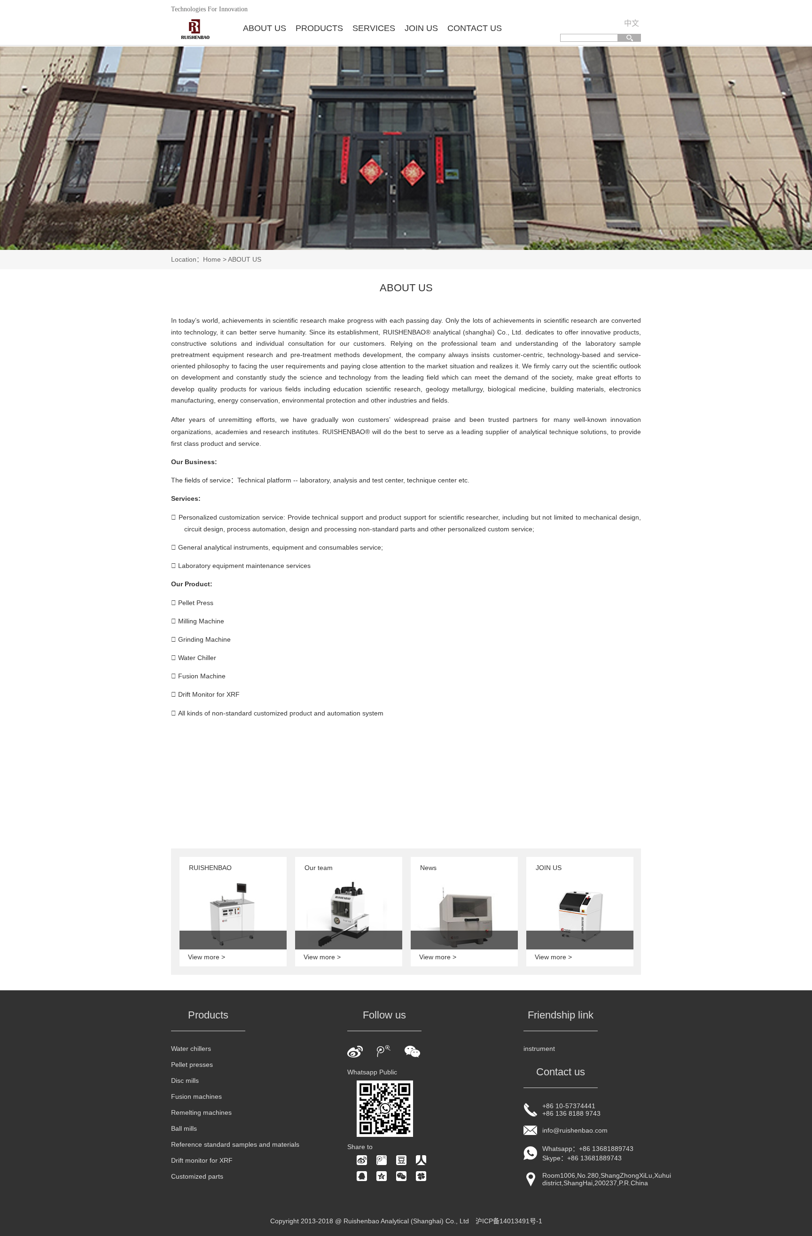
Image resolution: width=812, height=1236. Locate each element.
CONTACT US (474, 28)
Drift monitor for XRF (202, 1160)
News (428, 867)
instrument (539, 1048)
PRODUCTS (319, 28)
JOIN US (421, 28)
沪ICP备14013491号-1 (509, 1221)
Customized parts (197, 1176)
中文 (631, 23)
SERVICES (373, 28)
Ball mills (184, 1128)
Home (212, 259)
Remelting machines (201, 1112)
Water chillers (191, 1048)
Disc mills (185, 1080)
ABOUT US (264, 28)
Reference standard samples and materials (235, 1144)
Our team (318, 867)
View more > (206, 957)
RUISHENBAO (210, 867)
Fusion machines (196, 1096)
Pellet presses (192, 1064)
